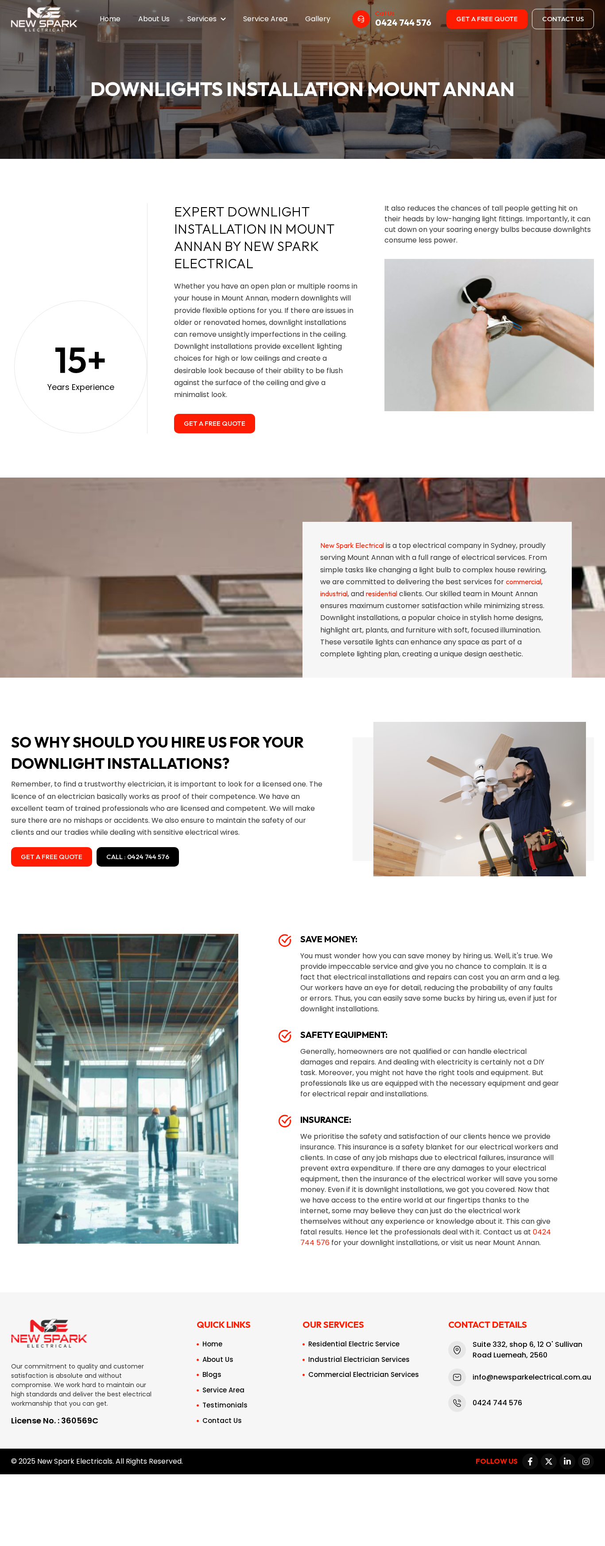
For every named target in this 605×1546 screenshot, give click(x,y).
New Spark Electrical (352, 545)
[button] (206, 19)
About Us (154, 19)
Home (110, 19)
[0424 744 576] (361, 19)
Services (202, 19)
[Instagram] (586, 1461)
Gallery (317, 19)
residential (381, 593)
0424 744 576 (403, 22)
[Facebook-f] (530, 1461)
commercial (523, 581)
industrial (334, 593)
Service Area (265, 19)
